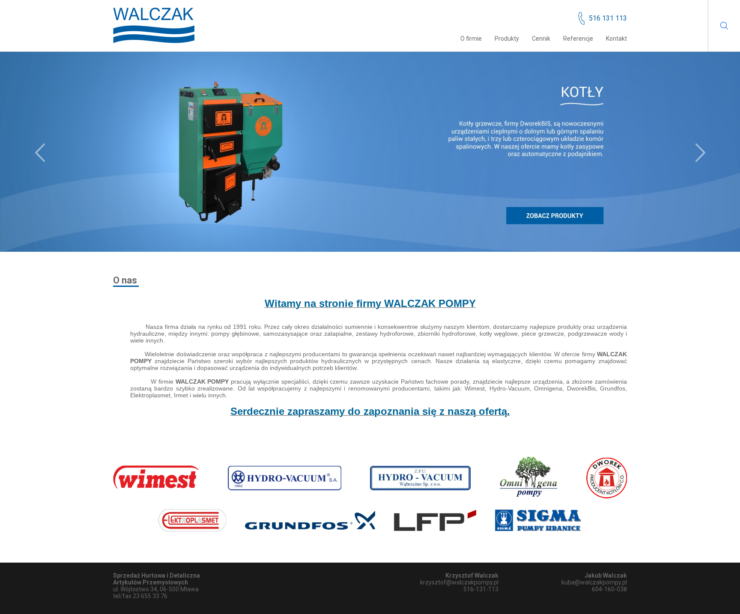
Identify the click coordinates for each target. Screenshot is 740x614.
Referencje (578, 38)
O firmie (471, 38)
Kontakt (616, 38)
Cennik (541, 38)
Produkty (507, 38)
